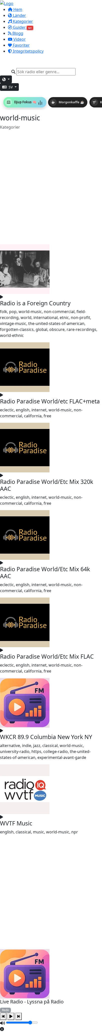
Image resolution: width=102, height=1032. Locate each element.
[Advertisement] (51, 187)
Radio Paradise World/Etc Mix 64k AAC (45, 572)
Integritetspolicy (28, 51)
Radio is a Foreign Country (35, 303)
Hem (17, 9)
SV (11, 87)
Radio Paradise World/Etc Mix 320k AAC (46, 485)
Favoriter (21, 45)
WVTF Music (16, 823)
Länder (19, 15)
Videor (19, 39)
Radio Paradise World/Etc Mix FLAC (47, 656)
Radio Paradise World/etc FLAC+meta (50, 401)
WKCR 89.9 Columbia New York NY (46, 737)
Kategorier (22, 21)
